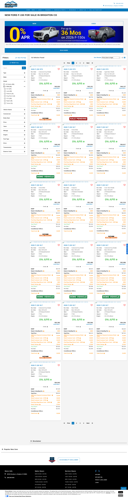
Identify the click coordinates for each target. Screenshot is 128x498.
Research (72, 10)
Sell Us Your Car (95, 10)
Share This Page (22, 57)
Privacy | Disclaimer (101, 479)
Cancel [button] (120, 495)
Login (97, 482)
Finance (48, 10)
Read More (64, 50)
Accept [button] (120, 492)
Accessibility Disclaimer (68, 460)
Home (28, 10)
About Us (82, 10)
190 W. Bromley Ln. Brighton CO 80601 (114, 5)
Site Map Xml (99, 477)
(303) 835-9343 (10, 477)
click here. (108, 492)
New (33, 10)
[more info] (45, 66)
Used (40, 10)
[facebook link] (96, 471)
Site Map (97, 474)
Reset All (15, 62)
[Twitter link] (99, 471)
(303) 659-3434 (119, 3)
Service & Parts (60, 10)
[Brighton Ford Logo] (11, 7)
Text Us (124, 488)
